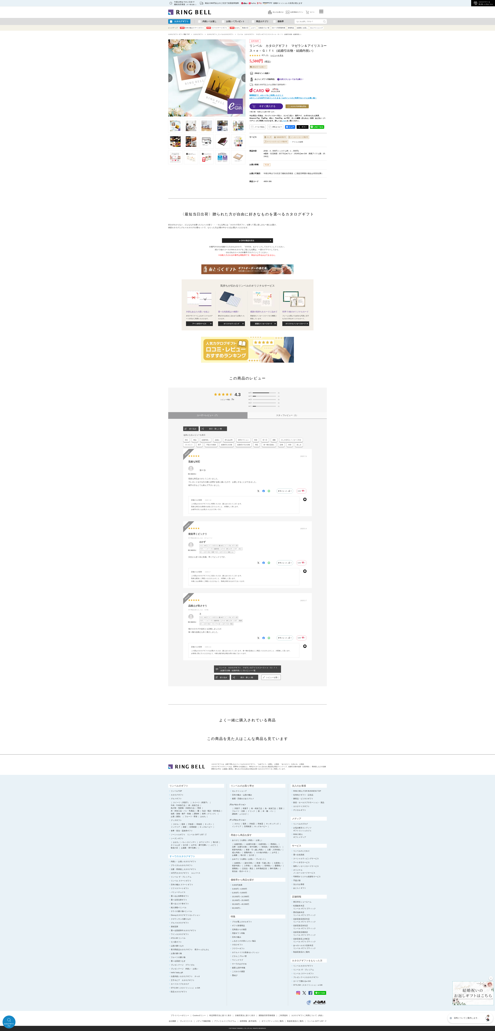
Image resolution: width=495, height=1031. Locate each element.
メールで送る (259, 127)
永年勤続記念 (261, 868)
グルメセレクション (237, 804)
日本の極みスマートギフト (192, 28)
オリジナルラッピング (231, 324)
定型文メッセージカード (263, 324)
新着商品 (291, 28)
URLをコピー (277, 127)
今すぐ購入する (267, 106)
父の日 (251, 855)
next (243, 78)
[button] (488, 1018)
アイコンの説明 (297, 142)
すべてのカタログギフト (182, 856)
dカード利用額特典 (278, 28)
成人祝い (258, 866)
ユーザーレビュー (208, 415)
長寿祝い (268, 866)
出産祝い (277, 863)
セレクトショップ (316, 28)
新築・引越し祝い (264, 863)
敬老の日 (245, 28)
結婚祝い (238, 863)
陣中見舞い (274, 868)
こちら (284, 121)
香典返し (274, 844)
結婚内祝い (239, 844)
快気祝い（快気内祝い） (272, 847)
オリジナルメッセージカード (296, 324)
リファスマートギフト (217, 28)
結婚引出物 (250, 844)
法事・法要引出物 (239, 847)
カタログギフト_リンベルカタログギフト (220, 34)
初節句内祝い (237, 850)
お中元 (274, 852)
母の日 (243, 855)
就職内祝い (248, 852)
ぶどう (253, 28)
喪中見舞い (254, 847)
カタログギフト (198, 34)
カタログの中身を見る (298, 106)
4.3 (238, 394)
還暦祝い (278, 866)
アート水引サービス (199, 324)
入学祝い (247, 866)
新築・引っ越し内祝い (255, 850)
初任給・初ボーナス (240, 871)
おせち (235, 28)
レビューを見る (277, 55)
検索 (324, 21)
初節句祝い (236, 866)
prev (170, 78)
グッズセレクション (237, 820)
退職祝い (235, 868)
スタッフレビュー (287, 415)
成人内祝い (236, 852)
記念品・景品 (247, 868)
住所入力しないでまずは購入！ (292, 79)
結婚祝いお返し (302, 28)
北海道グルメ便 (263, 28)
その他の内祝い (262, 852)
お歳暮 (234, 855)
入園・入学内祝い (274, 850)
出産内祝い (263, 844)
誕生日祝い (249, 863)
